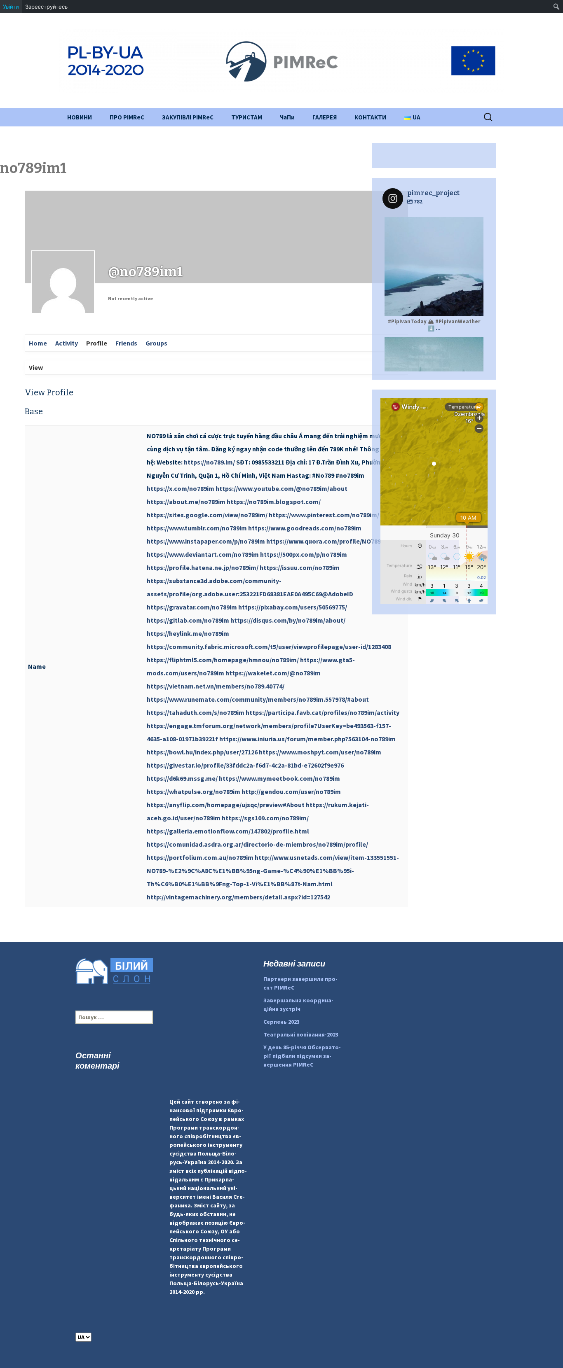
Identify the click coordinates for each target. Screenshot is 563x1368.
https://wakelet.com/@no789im (273, 673)
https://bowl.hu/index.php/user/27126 (202, 752)
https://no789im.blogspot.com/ (274, 501)
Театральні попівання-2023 (300, 1034)
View (36, 367)
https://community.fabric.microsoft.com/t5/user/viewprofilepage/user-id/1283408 (269, 646)
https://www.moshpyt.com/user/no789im (320, 752)
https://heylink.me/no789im (188, 633)
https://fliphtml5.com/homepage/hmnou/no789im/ (223, 660)
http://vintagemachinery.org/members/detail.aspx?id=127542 (238, 897)
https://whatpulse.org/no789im (193, 791)
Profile (96, 343)
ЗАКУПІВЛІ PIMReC (187, 117)
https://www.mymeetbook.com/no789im (279, 778)
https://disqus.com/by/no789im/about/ (287, 620)
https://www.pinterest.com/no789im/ (324, 515)
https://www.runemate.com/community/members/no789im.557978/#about (258, 699)
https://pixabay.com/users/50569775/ (292, 607)
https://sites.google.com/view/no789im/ (207, 515)
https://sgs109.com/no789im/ (265, 818)
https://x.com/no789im (180, 488)
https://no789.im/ (209, 462)
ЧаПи (287, 117)
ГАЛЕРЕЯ (324, 117)
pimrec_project (433, 224)
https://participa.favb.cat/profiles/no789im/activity (322, 712)
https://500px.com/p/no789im (303, 554)
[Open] (434, 266)
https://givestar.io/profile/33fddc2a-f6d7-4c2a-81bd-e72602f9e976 (245, 765)
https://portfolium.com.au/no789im (200, 857)
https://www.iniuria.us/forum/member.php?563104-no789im (307, 739)
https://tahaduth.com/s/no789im (195, 712)
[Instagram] (473, 306)
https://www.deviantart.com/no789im (203, 554)
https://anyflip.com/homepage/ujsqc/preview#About (226, 805)
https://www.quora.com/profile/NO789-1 (326, 541)
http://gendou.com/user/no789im (291, 791)
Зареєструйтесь (46, 6)
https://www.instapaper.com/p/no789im (206, 541)
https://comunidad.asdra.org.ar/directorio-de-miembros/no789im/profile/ (257, 844)
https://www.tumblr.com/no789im (197, 528)
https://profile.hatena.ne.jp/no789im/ (202, 567)
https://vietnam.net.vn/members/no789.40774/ (215, 686)
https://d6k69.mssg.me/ (182, 778)
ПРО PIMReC (127, 117)
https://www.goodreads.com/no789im (304, 528)
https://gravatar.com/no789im (192, 607)
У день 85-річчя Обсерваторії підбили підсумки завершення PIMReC (302, 1056)
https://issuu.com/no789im (300, 567)
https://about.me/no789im (186, 501)
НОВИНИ (79, 117)
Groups (156, 343)
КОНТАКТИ (370, 117)
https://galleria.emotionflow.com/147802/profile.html (228, 831)
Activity (66, 343)
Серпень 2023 (281, 1021)
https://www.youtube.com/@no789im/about (281, 488)
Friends (126, 343)
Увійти (11, 6)
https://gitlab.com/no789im (188, 620)
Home (38, 343)
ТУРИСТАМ (246, 117)
